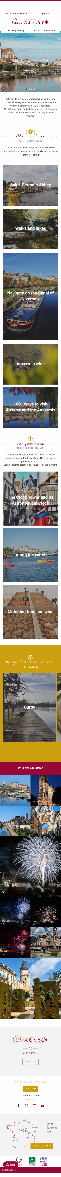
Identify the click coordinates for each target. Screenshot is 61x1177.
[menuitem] (16, 13)
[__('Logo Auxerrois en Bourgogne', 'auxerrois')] (30, 1040)
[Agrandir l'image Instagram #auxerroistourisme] (15, 790)
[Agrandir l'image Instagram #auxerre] (30, 866)
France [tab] (50, 1124)
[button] (4, 61)
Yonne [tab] (49, 1132)
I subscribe (30, 1088)
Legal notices (9, 1170)
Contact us (30, 1061)
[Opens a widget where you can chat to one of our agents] (10, 1165)
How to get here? (42, 1146)
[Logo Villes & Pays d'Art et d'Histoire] (43, 1161)
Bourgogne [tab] (50, 1128)
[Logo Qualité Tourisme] (19, 1161)
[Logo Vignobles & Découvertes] (32, 1161)
